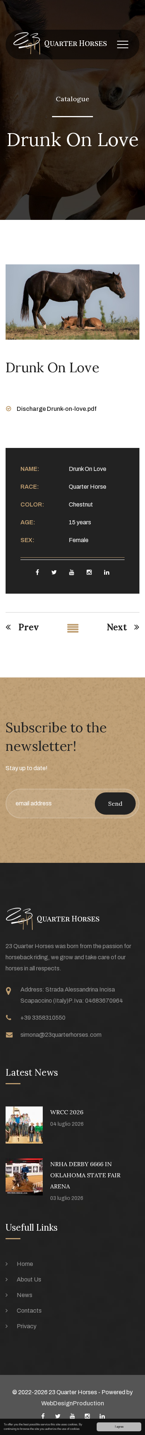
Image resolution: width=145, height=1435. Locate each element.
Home (25, 1264)
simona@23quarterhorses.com (61, 1035)
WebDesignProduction (72, 1403)
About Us (29, 1279)
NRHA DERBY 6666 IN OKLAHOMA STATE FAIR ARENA (85, 1175)
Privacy (26, 1326)
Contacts (29, 1310)
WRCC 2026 (66, 1112)
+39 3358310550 (42, 1018)
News (24, 1295)
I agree (119, 1426)
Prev (28, 627)
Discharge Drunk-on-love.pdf (57, 409)
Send (115, 803)
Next (117, 627)
